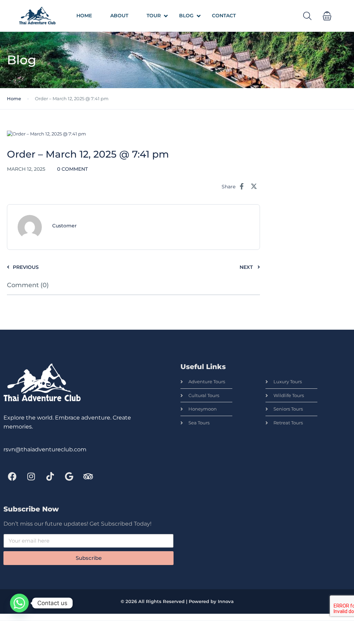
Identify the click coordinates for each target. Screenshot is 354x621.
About (119, 15)
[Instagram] (31, 476)
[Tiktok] (50, 476)
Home (84, 15)
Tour (154, 15)
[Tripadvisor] (88, 476)
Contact (224, 15)
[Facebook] (12, 476)
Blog (186, 15)
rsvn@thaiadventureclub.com (44, 449)
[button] (327, 15)
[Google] (69, 476)
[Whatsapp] (19, 603)
